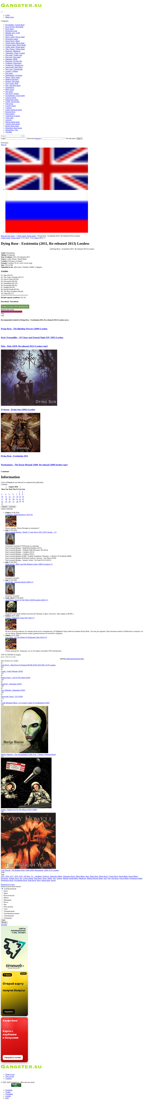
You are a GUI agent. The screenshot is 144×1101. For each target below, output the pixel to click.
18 (6, 499)
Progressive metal (11, 39)
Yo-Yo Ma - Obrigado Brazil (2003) (19, 582)
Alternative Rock (69, 876)
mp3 (105, 878)
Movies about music (12, 122)
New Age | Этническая (13, 69)
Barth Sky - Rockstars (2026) (11, 684)
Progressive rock (11, 31)
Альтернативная (9, 889)
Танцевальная (8, 911)
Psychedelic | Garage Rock (15, 25)
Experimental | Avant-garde (15, 96)
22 (20, 499)
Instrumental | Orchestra (13, 75)
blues (87, 876)
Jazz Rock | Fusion (12, 94)
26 (9, 502)
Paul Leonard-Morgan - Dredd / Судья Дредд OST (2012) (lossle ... (30, 532)
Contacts (8, 1078)
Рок (5, 904)
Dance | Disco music (12, 77)
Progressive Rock (7, 880)
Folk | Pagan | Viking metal (15, 49)
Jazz (54, 878)
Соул (5, 909)
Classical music (10, 98)
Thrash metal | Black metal (14, 43)
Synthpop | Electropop (13, 63)
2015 (2, 876)
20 (13, 499)
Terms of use (10, 1074)
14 (17, 497)
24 (2, 502)
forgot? (37, 138)
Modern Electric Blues (95, 878)
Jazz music (9, 92)
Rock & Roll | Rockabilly (14, 27)
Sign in (79, 138)
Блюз (5, 891)
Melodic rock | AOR (12, 33)
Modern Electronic (12, 79)
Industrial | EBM (11, 59)
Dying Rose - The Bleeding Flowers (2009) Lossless (24, 329)
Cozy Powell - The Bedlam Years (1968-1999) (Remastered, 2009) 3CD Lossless (30, 870)
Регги (5, 902)
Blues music (9, 89)
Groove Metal (28, 878)
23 (23, 499)
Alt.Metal (38, 876)
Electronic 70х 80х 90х (13, 61)
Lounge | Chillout (11, 71)
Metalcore (82, 878)
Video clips (9, 118)
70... (32, 876)
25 (6, 502)
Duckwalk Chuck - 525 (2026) (12, 696)
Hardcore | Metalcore (12, 51)
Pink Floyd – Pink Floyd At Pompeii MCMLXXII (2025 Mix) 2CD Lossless (28, 665)
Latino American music (13, 110)
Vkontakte (9, 1094)
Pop (109, 878)
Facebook (8, 1090)
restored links (79, 659)
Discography (10, 114)
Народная (7, 900)
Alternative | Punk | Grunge (15, 53)
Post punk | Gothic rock (13, 55)
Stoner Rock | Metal (12, 41)
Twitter (7, 1092)
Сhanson (8, 108)
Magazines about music (13, 128)
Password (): (34, 138)
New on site (9, 1076)
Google (8, 1096)
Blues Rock (94, 876)
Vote (3, 920)
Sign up (3, 145)
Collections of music (12, 116)
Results (4, 922)
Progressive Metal (135, 878)
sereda (36, 238)
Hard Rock (9, 35)
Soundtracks (9, 87)
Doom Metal (132, 876)
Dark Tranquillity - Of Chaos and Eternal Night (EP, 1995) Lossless (32, 337)
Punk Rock (32, 880)
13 (13, 497)
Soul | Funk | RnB (11, 83)
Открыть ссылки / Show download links (15, 306)
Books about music (12, 126)
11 (6, 497)
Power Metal (124, 878)
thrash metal (46, 880)
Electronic (4, 878)
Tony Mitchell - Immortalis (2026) (13, 690)
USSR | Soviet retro (12, 102)
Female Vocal (14, 878)
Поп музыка (8, 907)
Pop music (9, 73)
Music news (9, 17)
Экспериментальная (11, 913)
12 (9, 497)
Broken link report (7, 309)
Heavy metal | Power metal (15, 37)
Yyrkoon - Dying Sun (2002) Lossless (18, 409)
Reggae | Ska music (12, 81)
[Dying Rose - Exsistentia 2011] (20, 452)
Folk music (9, 104)
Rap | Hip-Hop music (13, 85)
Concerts (8, 120)
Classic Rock (113, 876)
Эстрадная (7, 918)
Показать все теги (8, 884)
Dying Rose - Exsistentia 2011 (14, 456)
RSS (7, 1098)
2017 (12, 876)
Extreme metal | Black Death (15, 45)
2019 (20, 876)
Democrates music (11, 100)
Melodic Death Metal (70, 878)
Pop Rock (115, 878)
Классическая (8, 895)
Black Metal (80, 876)
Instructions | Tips (11, 130)
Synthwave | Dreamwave (14, 65)
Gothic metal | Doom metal (15, 47)
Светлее (12, 507)
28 (17, 502)
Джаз (5, 893)
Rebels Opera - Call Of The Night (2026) (15, 678)
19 (9, 499)
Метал (6, 898)
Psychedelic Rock (20, 880)
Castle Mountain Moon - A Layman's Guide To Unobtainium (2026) (25, 703)
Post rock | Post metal (13, 57)
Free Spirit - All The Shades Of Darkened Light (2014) (26, 637)
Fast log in (4, 143)
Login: (3, 138)
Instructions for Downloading (11, 311)
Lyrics (7, 15)
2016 (7, 876)
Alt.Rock (45, 876)
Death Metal (123, 876)
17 (2, 499)
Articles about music (12, 124)
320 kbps (26, 876)
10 (2, 497)
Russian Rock (10, 112)
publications (70, 659)
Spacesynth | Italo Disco (13, 67)
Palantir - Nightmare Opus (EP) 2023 (19, 618)
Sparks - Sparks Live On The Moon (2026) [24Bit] (19, 810)
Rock (39, 880)
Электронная (8, 916)
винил (53, 880)
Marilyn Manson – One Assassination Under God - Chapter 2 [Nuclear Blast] (28, 754)
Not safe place (71, 138)
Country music (10, 106)
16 (23, 497)
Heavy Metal (47, 878)
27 (13, 502)
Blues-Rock (103, 876)
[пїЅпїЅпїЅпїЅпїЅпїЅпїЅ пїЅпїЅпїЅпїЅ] (46, 232)
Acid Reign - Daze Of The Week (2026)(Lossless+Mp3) (26, 600)
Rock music (9, 29)
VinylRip (8, 132)
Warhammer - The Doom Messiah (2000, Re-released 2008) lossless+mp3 (34, 465)
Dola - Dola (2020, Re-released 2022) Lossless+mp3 (24, 346)
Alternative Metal (56, 876)
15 (20, 497)
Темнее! (4, 507)
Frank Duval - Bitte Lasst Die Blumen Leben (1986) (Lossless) (29, 564)
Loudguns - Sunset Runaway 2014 (19, 515)
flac (21, 878)
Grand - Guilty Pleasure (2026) (12, 671)
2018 (16, 876)
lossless (59, 878)
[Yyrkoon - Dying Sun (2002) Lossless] (29, 405)
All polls (4, 925)
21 (17, 499)
